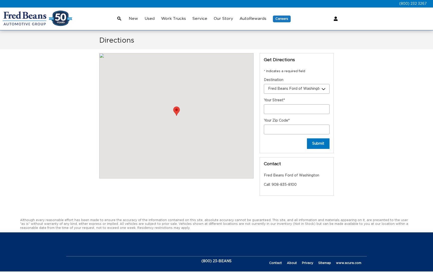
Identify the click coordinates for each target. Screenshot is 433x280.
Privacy (307, 262)
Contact (275, 262)
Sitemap (324, 262)
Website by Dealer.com (88, 261)
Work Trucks (173, 19)
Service (199, 19)
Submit (318, 143)
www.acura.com (348, 262)
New (133, 19)
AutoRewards (253, 19)
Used (150, 19)
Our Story (223, 19)
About (292, 262)
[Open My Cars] (334, 19)
